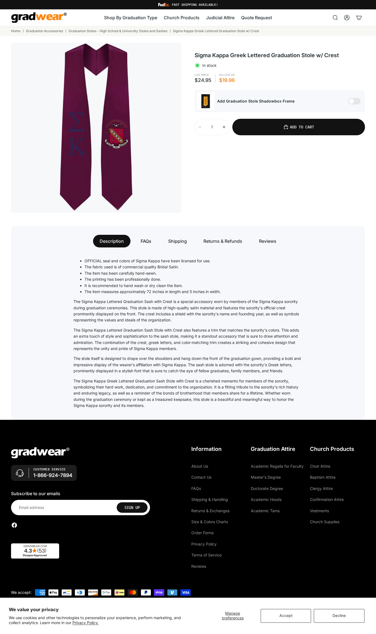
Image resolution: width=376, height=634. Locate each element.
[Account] (347, 18)
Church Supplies (324, 521)
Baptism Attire (323, 477)
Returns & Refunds (222, 241)
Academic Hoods (266, 499)
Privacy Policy (204, 544)
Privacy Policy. (85, 622)
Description (112, 241)
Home (15, 31)
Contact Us (201, 477)
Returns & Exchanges (210, 510)
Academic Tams (265, 510)
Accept (286, 615)
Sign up (132, 507)
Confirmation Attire (327, 499)
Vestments (319, 510)
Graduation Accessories (44, 31)
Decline (339, 615)
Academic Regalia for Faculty (277, 466)
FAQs (146, 241)
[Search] (335, 18)
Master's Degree (266, 477)
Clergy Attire (321, 488)
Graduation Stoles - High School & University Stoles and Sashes (118, 31)
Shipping (177, 241)
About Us (199, 466)
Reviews (267, 241)
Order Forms (202, 532)
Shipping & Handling (209, 499)
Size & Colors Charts (209, 521)
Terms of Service (206, 555)
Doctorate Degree (267, 488)
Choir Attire (320, 466)
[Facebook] (14, 525)
